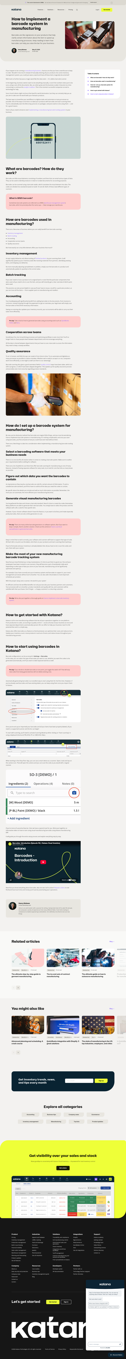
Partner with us (77, 1269)
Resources (61, 9)
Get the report (93, 2)
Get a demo (63, 1168)
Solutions (50, 9)
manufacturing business (33, 71)
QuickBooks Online (78, 1245)
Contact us (97, 1253)
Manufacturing (56, 1121)
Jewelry (34, 1250)
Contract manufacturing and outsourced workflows (61, 1256)
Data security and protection (20, 1271)
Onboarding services (100, 1247)
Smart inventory (57, 1246)
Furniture (35, 1245)
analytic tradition (29, 87)
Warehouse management (19, 1253)
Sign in (66, 1302)
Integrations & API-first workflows (59, 1249)
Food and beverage (37, 1242)
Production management (19, 1242)
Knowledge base (98, 1242)
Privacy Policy (62, 1349)
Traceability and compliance (61, 1237)
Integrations (78, 1234)
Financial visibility (17, 1247)
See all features (16, 1260)
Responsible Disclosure (76, 1349)
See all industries (37, 1255)
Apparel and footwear (38, 1237)
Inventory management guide (40, 1274)
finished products (41, 258)
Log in (97, 9)
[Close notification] (112, 3)
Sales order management (19, 1250)
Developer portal (57, 1269)
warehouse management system (54, 203)
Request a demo (59, 888)
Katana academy (98, 1237)
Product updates (97, 1121)
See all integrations (78, 1250)
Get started (106, 9)
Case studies (35, 1269)
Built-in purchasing (17, 1245)
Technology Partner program (81, 1271)
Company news (74, 1114)
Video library (97, 1245)
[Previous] (14, 988)
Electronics (35, 1247)
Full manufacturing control (60, 1240)
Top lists (76, 1121)
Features (40, 9)
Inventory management (30, 1121)
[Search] (77, 9)
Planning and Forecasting (19, 1255)
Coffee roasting (36, 1240)
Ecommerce (95, 1114)
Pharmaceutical (36, 1253)
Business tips (51, 1114)
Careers (14, 1282)
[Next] (18, 988)
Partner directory (99, 1250)
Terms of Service (50, 1349)
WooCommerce (77, 1242)
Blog (111, 941)
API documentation (58, 1271)
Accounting (30, 1114)
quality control (45, 364)
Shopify (75, 1237)
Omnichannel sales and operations (59, 1243)
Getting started (98, 1240)
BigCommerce (77, 1240)
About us (14, 1269)
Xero (18, 323)
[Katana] (16, 10)
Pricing (70, 9)
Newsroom (15, 1276)
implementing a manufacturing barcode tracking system (47, 110)
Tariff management (58, 1253)
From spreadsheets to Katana (61, 1260)
